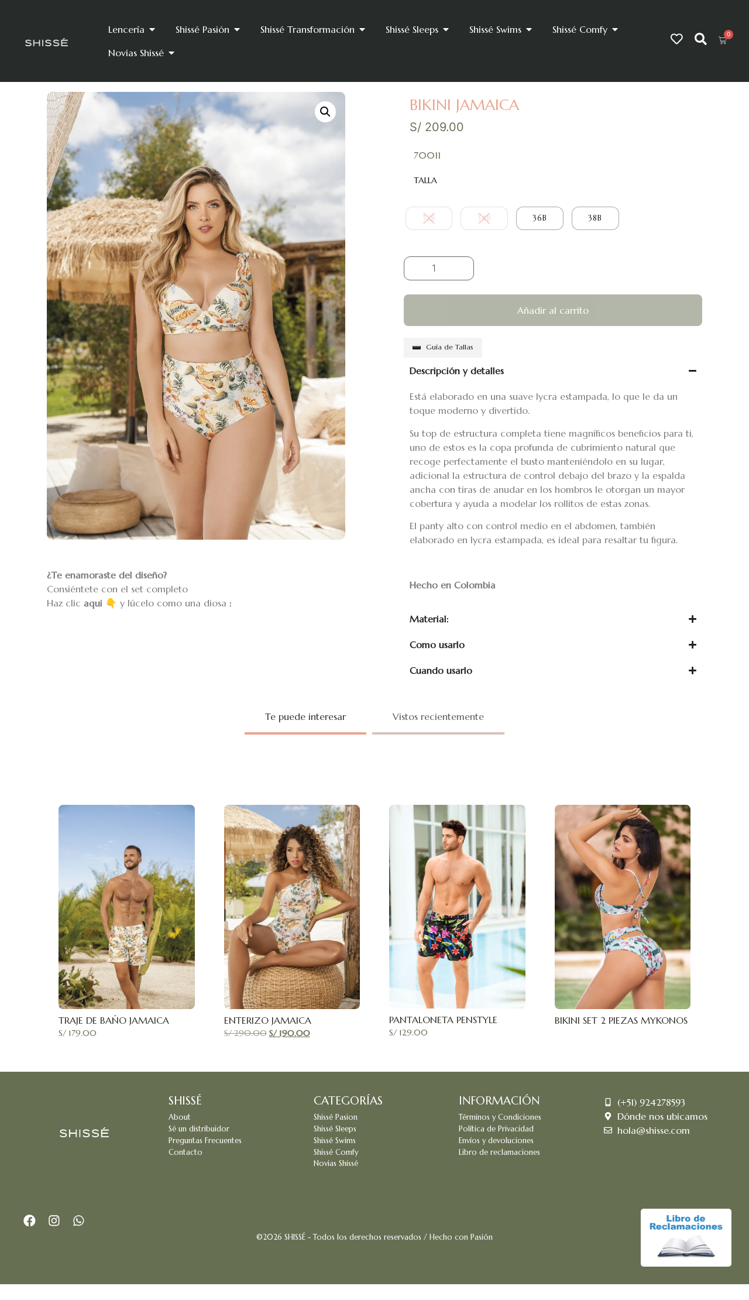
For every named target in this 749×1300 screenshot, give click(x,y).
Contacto (185, 1152)
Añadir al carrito (553, 310)
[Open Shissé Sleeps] (446, 29)
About (180, 1117)
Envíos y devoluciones (496, 1140)
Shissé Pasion (336, 1117)
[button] (325, 111)
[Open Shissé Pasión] (237, 29)
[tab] (305, 718)
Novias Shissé (336, 1163)
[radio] (429, 218)
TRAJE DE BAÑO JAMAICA (114, 1020)
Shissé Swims (335, 1140)
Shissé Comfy (336, 1152)
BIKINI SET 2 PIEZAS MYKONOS (621, 1020)
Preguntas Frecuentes (205, 1140)
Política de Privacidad (496, 1129)
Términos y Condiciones (500, 1117)
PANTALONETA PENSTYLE (443, 1019)
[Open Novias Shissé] (171, 53)
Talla (425, 180)
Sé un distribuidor (199, 1129)
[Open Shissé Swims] (529, 29)
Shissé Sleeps (335, 1129)
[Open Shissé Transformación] (362, 29)
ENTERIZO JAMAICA (267, 1020)
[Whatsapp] (78, 1221)
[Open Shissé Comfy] (615, 29)
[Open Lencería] (152, 29)
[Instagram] (54, 1221)
